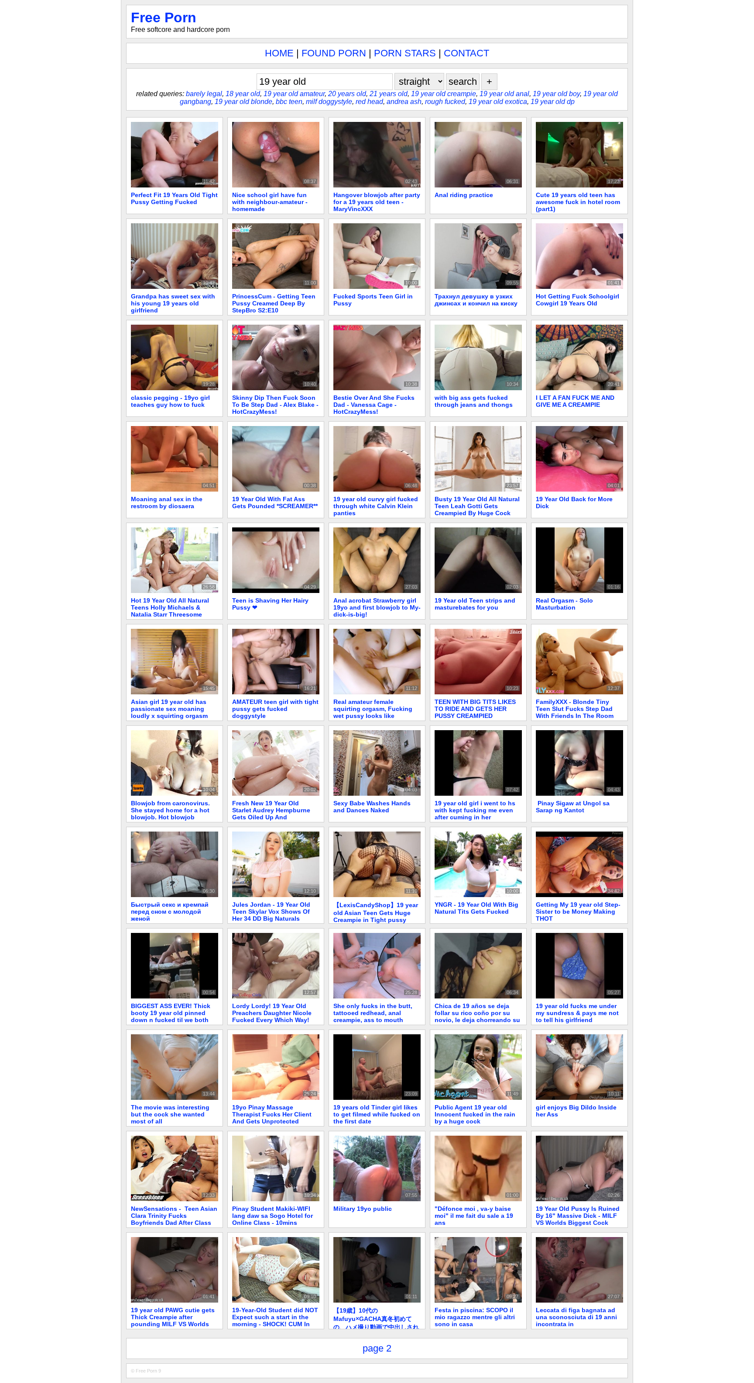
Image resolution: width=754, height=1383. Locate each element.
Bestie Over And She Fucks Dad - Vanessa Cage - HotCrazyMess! (374, 404)
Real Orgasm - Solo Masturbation (564, 604)
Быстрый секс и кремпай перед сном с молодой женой (170, 911)
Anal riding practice (464, 194)
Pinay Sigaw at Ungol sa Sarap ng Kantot (573, 807)
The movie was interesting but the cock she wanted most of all (170, 1114)
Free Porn (163, 17)
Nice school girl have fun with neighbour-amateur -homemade (270, 201)
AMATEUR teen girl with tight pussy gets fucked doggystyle (275, 708)
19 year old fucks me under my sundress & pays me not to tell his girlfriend (577, 1012)
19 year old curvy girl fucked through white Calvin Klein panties (375, 506)
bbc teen (289, 101)
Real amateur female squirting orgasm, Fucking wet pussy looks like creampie (372, 712)
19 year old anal (504, 93)
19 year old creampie (443, 93)
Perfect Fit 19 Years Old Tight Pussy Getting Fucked (174, 198)
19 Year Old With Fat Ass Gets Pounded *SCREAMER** (275, 503)
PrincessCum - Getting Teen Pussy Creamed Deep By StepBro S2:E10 (273, 303)
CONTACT (466, 53)
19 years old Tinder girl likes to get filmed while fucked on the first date (376, 1114)
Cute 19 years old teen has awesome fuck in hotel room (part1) (578, 201)
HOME (279, 53)
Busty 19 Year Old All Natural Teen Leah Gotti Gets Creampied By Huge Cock (477, 506)
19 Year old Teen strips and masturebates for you (475, 604)
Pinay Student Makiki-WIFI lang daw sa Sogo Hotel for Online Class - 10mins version (272, 1219)
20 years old (347, 93)
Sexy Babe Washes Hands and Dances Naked (372, 807)
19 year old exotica (498, 101)
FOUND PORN (334, 53)
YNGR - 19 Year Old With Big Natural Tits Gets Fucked (476, 908)
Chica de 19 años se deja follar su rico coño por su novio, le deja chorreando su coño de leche (477, 1016)
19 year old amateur (294, 93)
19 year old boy (556, 93)
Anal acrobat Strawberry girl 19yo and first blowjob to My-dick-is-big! (377, 607)
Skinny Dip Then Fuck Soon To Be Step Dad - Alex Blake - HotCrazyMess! (275, 404)
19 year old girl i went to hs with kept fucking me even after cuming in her (475, 810)
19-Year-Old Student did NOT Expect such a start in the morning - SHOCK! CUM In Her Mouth (275, 1320)
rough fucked (445, 101)
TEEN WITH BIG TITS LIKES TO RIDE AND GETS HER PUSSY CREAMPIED (475, 708)
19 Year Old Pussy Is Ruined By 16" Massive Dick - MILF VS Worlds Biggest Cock (578, 1215)
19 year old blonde (243, 101)
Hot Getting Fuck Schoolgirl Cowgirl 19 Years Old (577, 300)
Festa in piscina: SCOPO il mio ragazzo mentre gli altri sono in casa (475, 1317)
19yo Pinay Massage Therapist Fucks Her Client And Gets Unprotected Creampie (272, 1118)
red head (369, 101)
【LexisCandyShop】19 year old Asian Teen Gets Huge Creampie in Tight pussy (375, 912)
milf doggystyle (329, 101)
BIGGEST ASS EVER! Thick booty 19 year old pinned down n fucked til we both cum (170, 1016)
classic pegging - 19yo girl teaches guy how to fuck (170, 401)
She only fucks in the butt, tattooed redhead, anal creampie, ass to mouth (372, 1012)
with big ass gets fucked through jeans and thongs (474, 401)
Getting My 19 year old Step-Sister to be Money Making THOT (578, 911)
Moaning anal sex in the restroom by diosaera (166, 503)
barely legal (204, 93)
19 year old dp (553, 101)
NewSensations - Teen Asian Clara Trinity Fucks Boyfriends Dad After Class (174, 1215)
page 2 (377, 1348)
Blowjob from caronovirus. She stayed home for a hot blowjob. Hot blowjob (170, 810)
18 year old (243, 93)
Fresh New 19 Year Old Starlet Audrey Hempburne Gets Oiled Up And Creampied (271, 814)
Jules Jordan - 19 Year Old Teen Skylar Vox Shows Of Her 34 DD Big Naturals (271, 911)
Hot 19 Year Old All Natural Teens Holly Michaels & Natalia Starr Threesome (170, 607)
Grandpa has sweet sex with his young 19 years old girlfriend (173, 303)
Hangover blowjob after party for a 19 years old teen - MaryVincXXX (376, 201)
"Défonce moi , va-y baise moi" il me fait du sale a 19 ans (474, 1215)
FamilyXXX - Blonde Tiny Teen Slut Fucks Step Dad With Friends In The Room (574, 708)
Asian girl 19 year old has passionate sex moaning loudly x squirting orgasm (169, 708)
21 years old (389, 93)
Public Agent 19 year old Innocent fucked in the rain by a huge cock (475, 1114)
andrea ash (404, 101)
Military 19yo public (362, 1208)
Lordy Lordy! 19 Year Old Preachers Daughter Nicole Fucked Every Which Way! (272, 1012)
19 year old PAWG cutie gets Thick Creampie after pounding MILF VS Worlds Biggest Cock (173, 1320)
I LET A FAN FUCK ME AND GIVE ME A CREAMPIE (575, 401)
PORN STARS (405, 53)
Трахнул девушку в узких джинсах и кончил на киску (476, 300)
